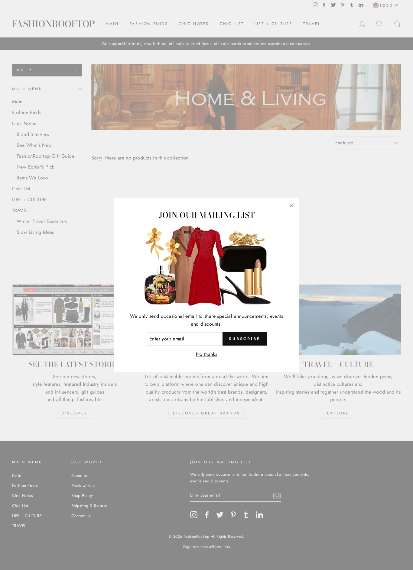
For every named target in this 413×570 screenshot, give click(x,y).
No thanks (206, 354)
